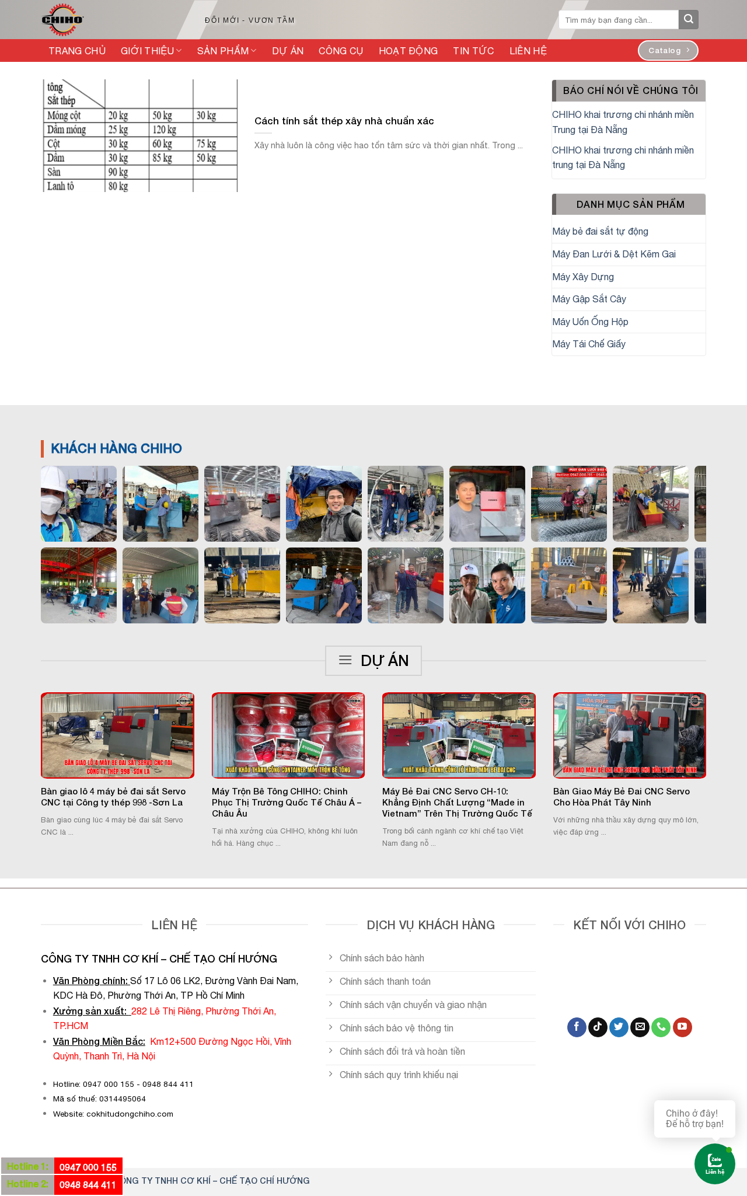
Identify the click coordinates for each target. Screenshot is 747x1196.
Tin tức (473, 51)
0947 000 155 (88, 1167)
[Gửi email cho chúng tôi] (640, 1027)
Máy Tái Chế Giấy (589, 344)
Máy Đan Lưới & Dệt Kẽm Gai (614, 254)
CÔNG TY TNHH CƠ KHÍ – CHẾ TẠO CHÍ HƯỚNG (211, 1180)
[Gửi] (689, 20)
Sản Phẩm (223, 51)
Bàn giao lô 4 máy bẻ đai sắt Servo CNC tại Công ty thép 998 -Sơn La (113, 796)
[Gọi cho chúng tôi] (661, 1027)
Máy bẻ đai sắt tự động (600, 231)
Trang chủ (77, 51)
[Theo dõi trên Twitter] (619, 1027)
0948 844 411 (88, 1184)
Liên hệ (528, 51)
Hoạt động (408, 51)
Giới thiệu (147, 51)
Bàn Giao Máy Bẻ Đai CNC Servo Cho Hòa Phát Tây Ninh (621, 796)
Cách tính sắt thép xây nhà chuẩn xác (344, 121)
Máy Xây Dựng (583, 276)
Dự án (288, 51)
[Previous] (25, 742)
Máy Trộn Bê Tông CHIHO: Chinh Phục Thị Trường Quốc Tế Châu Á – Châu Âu (286, 802)
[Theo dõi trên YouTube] (682, 1027)
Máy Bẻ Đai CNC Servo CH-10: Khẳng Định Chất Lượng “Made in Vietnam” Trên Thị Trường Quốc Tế (457, 802)
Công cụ (341, 51)
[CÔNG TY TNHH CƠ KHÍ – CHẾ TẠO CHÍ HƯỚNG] (110, 20)
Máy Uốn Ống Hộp (590, 321)
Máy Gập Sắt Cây (589, 299)
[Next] (721, 742)
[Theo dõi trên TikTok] (598, 1027)
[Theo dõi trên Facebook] (577, 1027)
